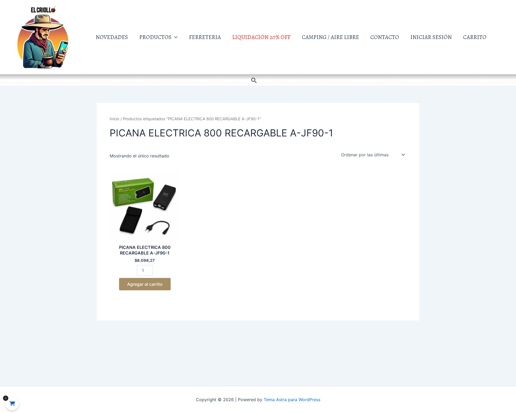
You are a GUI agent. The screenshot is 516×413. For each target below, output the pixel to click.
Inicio (114, 119)
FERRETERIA (205, 37)
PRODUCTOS (155, 37)
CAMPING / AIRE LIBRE (330, 37)
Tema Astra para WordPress (292, 399)
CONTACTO (384, 37)
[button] (174, 37)
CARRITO (474, 37)
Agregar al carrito (145, 284)
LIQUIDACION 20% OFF (261, 37)
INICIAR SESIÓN (431, 37)
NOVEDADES (112, 37)
